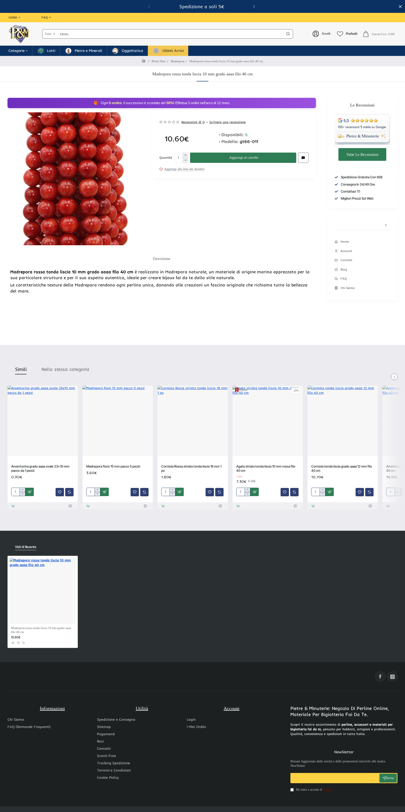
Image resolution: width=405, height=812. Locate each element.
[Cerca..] (288, 33)
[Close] (400, 6)
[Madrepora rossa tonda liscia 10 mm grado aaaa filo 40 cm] (43, 591)
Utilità (142, 708)
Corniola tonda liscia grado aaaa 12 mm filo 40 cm (341, 468)
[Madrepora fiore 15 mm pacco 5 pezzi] (117, 421)
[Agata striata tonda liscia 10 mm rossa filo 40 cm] (267, 421)
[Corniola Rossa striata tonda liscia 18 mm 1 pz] (193, 421)
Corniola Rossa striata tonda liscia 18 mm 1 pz (191, 468)
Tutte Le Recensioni (362, 154)
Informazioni (52, 708)
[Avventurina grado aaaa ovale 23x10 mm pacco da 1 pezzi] (43, 421)
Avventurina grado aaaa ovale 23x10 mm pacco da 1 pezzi (40, 468)
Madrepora (177, 61)
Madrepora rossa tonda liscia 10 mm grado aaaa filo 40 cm (41, 630)
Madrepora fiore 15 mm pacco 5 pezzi (113, 466)
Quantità (165, 157)
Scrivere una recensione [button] (227, 122)
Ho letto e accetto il (314, 789)
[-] (185, 160)
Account (232, 708)
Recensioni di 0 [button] (193, 122)
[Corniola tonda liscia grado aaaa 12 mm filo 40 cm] (343, 421)
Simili (20, 369)
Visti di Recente (25, 547)
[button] (254, 6)
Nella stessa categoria (65, 369)
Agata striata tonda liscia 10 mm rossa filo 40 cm (265, 468)
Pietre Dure (159, 61)
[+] (185, 155)
